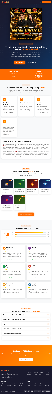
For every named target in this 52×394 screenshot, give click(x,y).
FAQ (40, 2)
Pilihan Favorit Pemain (41, 374)
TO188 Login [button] (21, 62)
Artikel (30, 2)
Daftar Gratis (46, 2)
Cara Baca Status (21, 384)
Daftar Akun (41, 384)
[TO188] (5, 2)
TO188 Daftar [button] (33, 62)
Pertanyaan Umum (30, 384)
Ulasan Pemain (15, 384)
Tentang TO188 (3, 384)
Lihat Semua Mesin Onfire (26, 214)
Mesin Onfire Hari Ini (29, 374)
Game (25, 2)
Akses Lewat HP (47, 384)
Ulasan (35, 2)
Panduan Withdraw (9, 384)
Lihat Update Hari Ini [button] (26, 359)
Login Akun (36, 384)
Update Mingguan (48, 373)
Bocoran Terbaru (36, 373)
